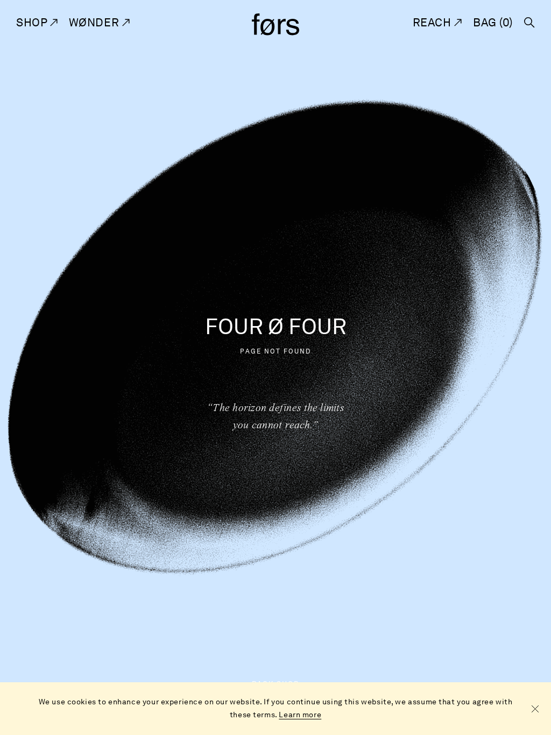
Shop (33, 22)
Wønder (95, 22)
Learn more (300, 714)
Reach (433, 22)
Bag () (493, 22)
